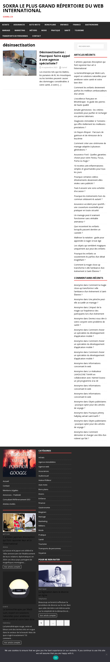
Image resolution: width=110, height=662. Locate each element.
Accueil (6, 481)
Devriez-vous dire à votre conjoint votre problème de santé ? (90, 321)
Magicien (42, 512)
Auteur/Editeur (45, 480)
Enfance (64, 24)
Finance (77, 24)
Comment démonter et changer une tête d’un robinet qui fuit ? (90, 435)
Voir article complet (12, 567)
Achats (5, 24)
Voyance (42, 553)
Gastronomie (91, 24)
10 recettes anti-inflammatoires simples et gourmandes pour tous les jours (89, 169)
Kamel (64, 67)
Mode (44, 30)
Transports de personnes (15, 36)
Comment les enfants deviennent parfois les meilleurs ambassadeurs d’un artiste (90, 90)
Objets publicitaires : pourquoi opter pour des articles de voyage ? (90, 404)
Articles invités (9, 504)
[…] (59, 84)
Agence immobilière (47, 462)
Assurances (19, 24)
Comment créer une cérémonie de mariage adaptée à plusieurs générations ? (90, 146)
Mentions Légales (10, 490)
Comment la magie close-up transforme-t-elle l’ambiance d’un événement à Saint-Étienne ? (89, 267)
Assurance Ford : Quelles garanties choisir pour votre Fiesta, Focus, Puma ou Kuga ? (90, 157)
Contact (36, 36)
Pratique (55, 30)
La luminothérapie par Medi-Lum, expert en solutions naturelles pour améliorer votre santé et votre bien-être (18, 614)
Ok (55, 658)
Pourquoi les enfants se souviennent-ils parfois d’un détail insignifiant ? (89, 256)
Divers (41, 494)
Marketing (20, 30)
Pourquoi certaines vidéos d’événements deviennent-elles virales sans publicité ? (88, 180)
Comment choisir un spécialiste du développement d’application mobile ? (89, 333)
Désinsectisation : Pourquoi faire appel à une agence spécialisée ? (54, 57)
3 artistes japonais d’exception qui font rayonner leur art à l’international (89, 65)
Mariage (6, 30)
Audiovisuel (44, 475)
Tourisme (79, 30)
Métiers (33, 30)
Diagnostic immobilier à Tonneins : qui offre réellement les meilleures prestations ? (90, 124)
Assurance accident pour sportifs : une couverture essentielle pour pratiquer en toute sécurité (89, 207)
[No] (106, 654)
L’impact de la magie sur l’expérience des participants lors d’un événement (89, 310)
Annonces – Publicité (12, 495)
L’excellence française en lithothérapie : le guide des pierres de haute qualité (89, 101)
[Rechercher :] (90, 46)
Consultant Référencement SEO (16, 499)
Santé (67, 30)
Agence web (44, 466)
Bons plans (50, 24)
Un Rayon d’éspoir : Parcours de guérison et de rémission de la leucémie (89, 135)
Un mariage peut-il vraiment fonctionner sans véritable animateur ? (87, 218)
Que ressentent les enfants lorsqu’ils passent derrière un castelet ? (87, 229)
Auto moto (34, 24)
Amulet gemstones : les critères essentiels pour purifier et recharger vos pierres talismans (90, 113)
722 (60, 623)
